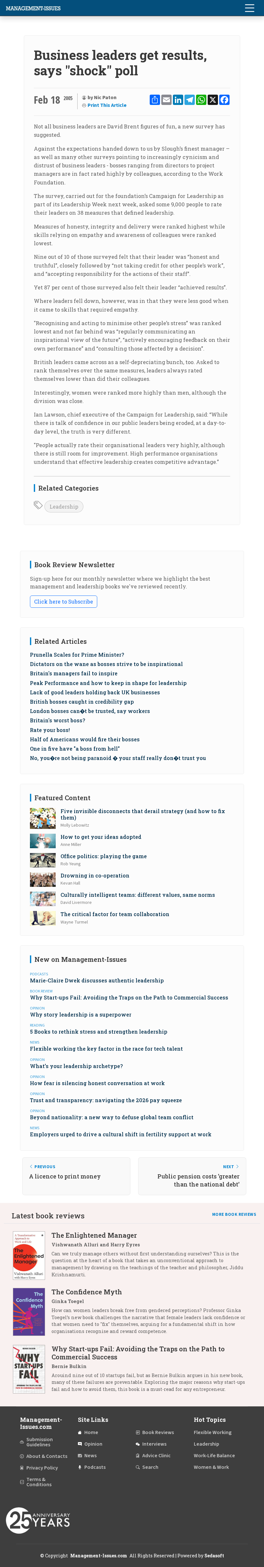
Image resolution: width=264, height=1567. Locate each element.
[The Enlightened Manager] (32, 1257)
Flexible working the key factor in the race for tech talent (106, 1048)
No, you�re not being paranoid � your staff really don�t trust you (118, 758)
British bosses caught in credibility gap (82, 701)
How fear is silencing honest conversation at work (97, 1083)
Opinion (93, 1444)
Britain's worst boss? (57, 720)
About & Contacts (46, 1456)
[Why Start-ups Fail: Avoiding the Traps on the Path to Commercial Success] (32, 1371)
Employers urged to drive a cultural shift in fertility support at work (121, 1134)
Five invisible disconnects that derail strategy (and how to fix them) (143, 814)
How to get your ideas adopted (101, 836)
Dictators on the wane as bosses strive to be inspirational (106, 664)
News (90, 1455)
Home (91, 1432)
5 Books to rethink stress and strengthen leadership (98, 1031)
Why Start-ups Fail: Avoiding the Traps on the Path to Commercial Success (129, 997)
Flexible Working (212, 1432)
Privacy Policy (42, 1467)
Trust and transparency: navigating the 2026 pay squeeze (106, 1100)
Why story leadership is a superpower (80, 1014)
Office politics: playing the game (104, 856)
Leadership (64, 506)
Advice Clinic (156, 1455)
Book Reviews (158, 1432)
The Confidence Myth (87, 1292)
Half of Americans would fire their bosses (85, 739)
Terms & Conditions (39, 1482)
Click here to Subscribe (63, 601)
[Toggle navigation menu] (249, 8)
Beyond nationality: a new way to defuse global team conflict (111, 1117)
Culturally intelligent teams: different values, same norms (138, 894)
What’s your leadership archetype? (76, 1066)
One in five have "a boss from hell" (75, 748)
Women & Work (211, 1467)
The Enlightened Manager (94, 1235)
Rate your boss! (50, 730)
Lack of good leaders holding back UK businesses (95, 692)
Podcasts (95, 1467)
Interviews (154, 1444)
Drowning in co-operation (95, 875)
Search (150, 1467)
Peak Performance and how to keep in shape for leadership (108, 683)
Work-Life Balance (214, 1455)
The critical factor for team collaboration (115, 914)
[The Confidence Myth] (32, 1314)
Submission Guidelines (39, 1442)
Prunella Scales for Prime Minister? (77, 654)
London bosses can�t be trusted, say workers (90, 711)
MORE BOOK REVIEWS (234, 1214)
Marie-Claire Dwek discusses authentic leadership (97, 980)
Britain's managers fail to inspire (74, 673)
